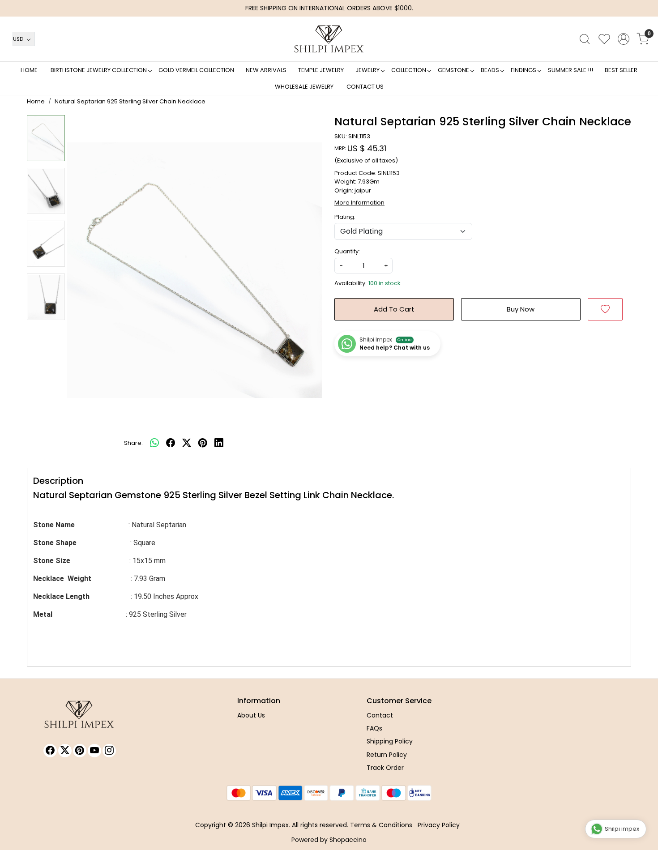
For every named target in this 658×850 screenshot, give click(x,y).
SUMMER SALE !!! (570, 70)
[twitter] (187, 443)
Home (29, 70)
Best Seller (621, 70)
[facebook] (170, 443)
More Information (359, 202)
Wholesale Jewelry (304, 86)
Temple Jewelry (321, 70)
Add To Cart (394, 309)
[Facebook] (50, 750)
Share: (133, 443)
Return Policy (387, 754)
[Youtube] (94, 750)
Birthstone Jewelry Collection (99, 70)
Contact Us (365, 86)
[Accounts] (623, 39)
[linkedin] (219, 443)
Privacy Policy (439, 824)
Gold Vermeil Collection (196, 70)
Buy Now (520, 309)
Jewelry (367, 70)
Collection (408, 70)
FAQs (374, 728)
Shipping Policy (390, 741)
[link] (584, 39)
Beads (490, 70)
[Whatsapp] (154, 443)
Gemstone (453, 70)
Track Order (385, 767)
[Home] (329, 39)
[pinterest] (203, 443)
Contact (380, 715)
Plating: (344, 217)
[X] (65, 750)
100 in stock (384, 283)
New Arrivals (266, 70)
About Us (251, 715)
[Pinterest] (79, 750)
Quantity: (347, 251)
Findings (523, 70)
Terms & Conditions (381, 824)
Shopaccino (348, 839)
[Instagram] (109, 750)
